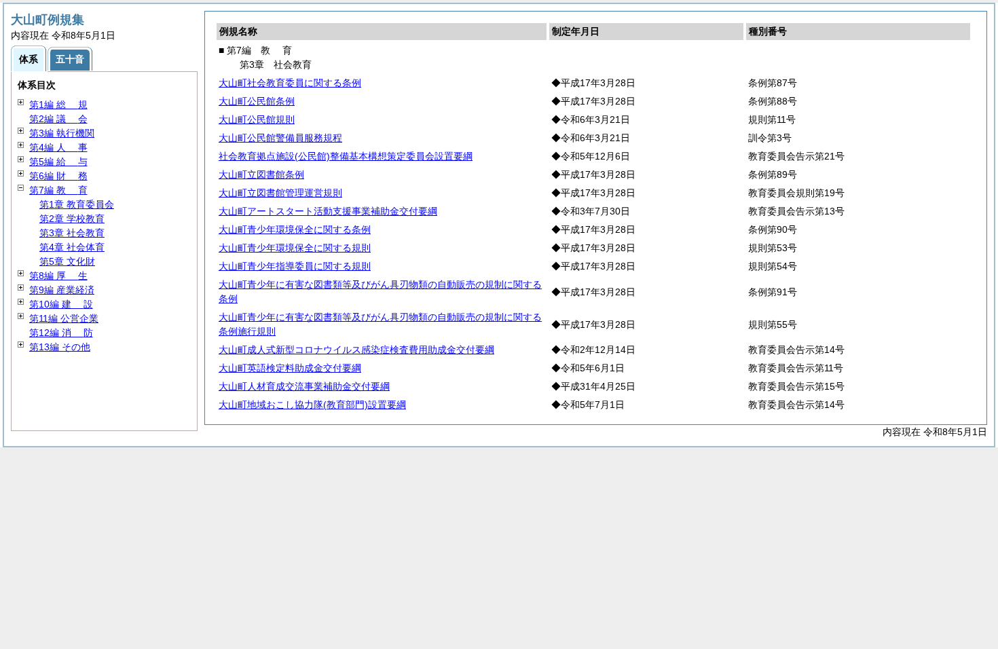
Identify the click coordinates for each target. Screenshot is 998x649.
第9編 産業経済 (61, 289)
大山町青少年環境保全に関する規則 (295, 247)
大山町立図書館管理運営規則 (280, 192)
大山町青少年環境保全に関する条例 (295, 229)
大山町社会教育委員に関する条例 (290, 82)
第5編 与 (58, 161)
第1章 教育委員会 (76, 204)
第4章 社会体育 (72, 247)
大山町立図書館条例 (261, 174)
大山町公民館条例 (257, 101)
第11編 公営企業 (63, 318)
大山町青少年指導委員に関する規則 (295, 266)
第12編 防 (61, 332)
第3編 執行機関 (61, 133)
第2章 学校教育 (72, 218)
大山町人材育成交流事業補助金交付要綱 (304, 386)
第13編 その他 (59, 346)
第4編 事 (58, 147)
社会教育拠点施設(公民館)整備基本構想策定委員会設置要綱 (346, 156)
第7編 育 (58, 190)
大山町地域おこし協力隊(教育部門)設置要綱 (312, 404)
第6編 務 (58, 175)
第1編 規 (58, 104)
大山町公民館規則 (257, 119)
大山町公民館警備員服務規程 (280, 137)
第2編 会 (58, 118)
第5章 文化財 (67, 261)
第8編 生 (58, 275)
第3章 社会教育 (72, 232)
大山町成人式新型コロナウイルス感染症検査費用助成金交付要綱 (356, 349)
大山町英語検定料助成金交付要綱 (290, 368)
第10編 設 (61, 304)
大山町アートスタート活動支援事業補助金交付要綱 (328, 211)
